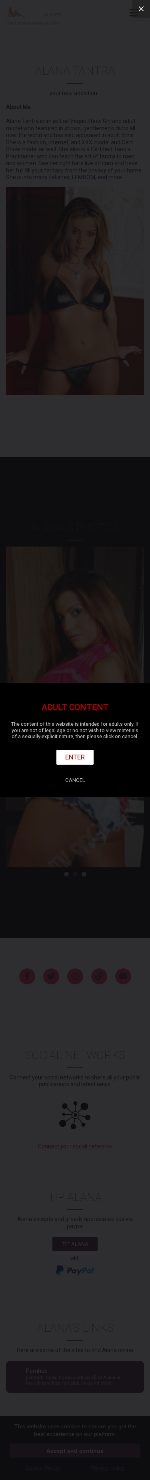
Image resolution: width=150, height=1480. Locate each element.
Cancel (75, 780)
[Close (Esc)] (141, 9)
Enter (75, 757)
